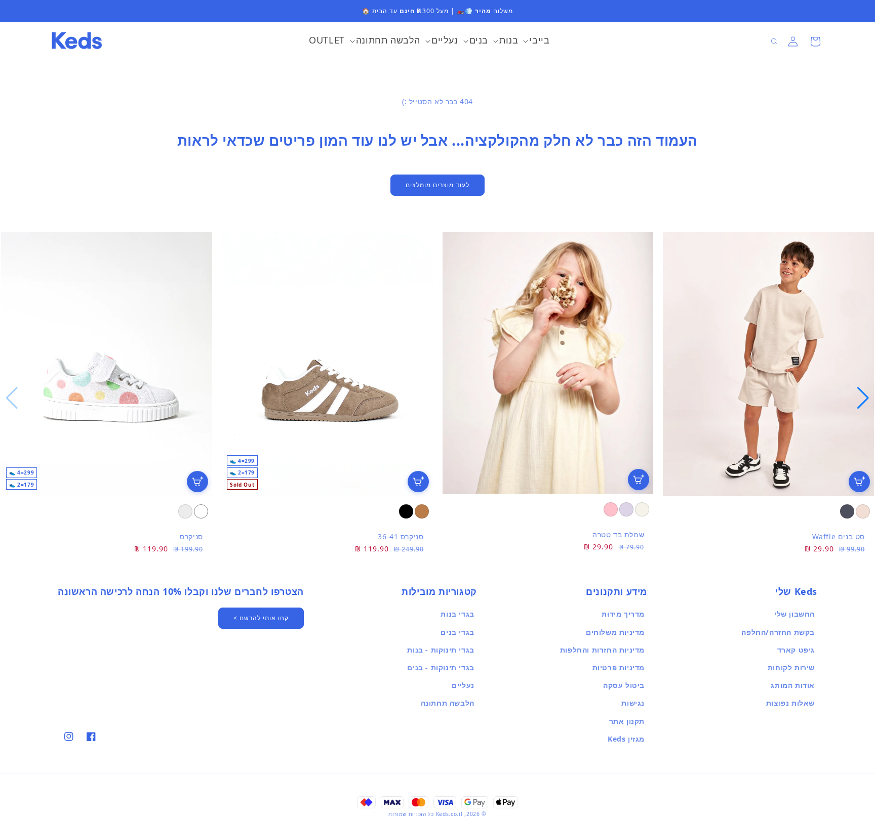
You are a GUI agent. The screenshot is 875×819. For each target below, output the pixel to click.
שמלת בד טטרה (618, 534)
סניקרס (191, 536)
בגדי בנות (457, 614)
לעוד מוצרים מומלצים (437, 185)
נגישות (633, 703)
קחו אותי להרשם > (261, 618)
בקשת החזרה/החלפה (778, 632)
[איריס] (626, 509)
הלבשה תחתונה (447, 703)
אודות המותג (793, 685)
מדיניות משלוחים (615, 632)
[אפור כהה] (847, 511)
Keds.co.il (449, 813)
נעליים (463, 685)
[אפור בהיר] (185, 511)
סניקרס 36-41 (400, 536)
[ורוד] (610, 509)
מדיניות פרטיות (618, 667)
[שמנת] (642, 509)
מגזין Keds (626, 739)
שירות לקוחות (791, 667)
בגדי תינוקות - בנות (440, 650)
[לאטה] (862, 511)
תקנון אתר (627, 721)
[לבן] (201, 511)
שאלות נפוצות (790, 703)
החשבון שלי (794, 614)
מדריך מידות (623, 614)
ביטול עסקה (624, 685)
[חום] (421, 511)
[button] (536, 41)
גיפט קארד (796, 650)
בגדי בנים (457, 632)
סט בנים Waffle (838, 536)
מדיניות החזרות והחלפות (602, 650)
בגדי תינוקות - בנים (440, 667)
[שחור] (406, 511)
